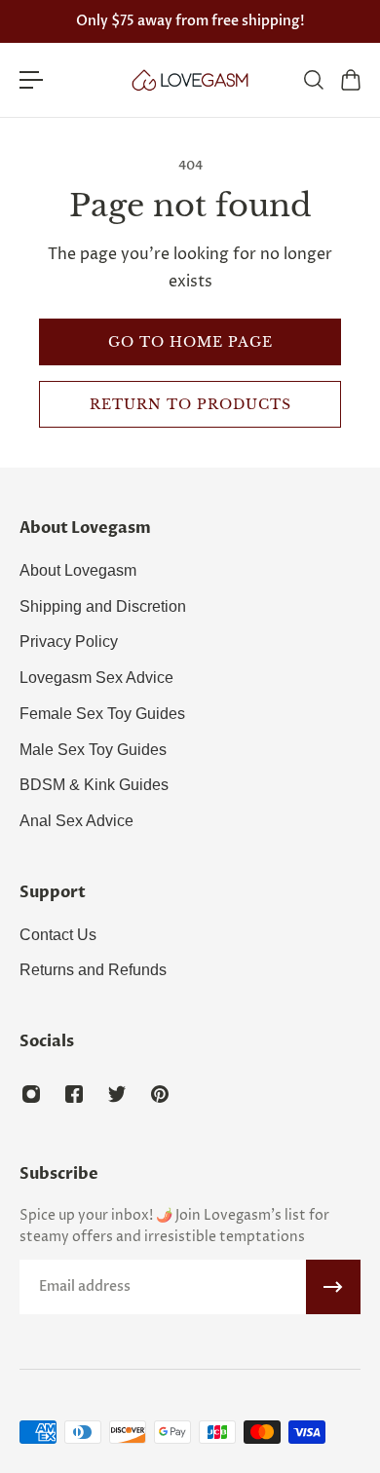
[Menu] (31, 79)
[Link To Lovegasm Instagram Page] (31, 1094)
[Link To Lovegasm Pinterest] (159, 1094)
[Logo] (190, 80)
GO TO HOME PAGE (190, 342)
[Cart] (349, 79)
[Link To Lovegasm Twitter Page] (116, 1094)
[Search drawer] (312, 79)
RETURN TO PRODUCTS (190, 404)
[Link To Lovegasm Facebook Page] (74, 1094)
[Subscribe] (333, 1287)
